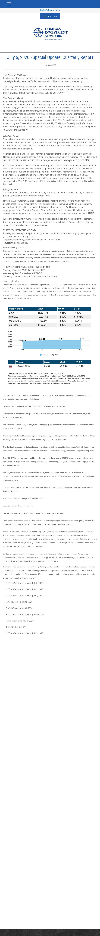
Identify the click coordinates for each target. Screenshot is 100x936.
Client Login (52, 16)
